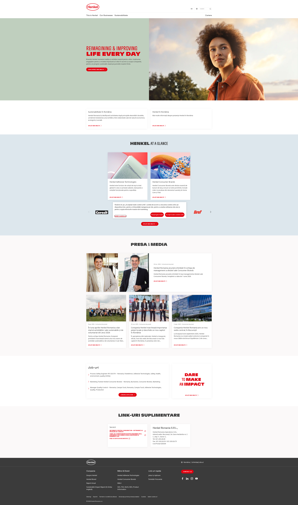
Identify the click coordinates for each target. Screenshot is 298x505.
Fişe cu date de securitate (119, 438)
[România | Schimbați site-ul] (197, 9)
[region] (149, 210)
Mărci (119, 483)
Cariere (208, 15)
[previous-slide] (89, 212)
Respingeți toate (157, 215)
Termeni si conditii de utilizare (108, 497)
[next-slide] (211, 212)
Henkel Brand (91, 479)
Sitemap (88, 497)
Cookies (143, 497)
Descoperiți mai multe (96, 69)
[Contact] (191, 9)
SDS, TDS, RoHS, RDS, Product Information (128, 488)
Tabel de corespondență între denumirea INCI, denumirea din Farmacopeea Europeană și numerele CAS (126, 435)
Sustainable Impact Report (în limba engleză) (99, 488)
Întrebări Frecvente (155, 479)
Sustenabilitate (121, 15)
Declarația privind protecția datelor (129, 497)
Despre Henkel (91, 475)
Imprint (95, 497)
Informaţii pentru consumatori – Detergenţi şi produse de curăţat (126, 431)
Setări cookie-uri (152, 497)
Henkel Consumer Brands (126, 479)
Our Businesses (106, 15)
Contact (186, 471)
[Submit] (210, 9)
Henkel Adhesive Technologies (128, 475)
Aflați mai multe (94, 125)
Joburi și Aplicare (154, 475)
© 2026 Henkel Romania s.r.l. (94, 501)
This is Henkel (92, 15)
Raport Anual (91, 483)
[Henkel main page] (92, 7)
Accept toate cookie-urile (175, 215)
